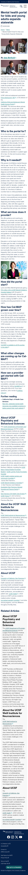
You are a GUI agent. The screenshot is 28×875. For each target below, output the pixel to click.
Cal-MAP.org (18, 386)
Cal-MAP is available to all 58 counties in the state (13, 346)
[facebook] (8, 837)
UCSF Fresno (5, 496)
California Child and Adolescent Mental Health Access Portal (13, 103)
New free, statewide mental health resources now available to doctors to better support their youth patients (14, 406)
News (8, 29)
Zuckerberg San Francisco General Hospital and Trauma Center (11, 488)
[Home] (11, 6)
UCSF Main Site (5, 863)
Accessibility (4, 846)
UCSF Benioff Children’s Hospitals (11, 483)
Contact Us (3, 849)
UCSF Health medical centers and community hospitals (11, 477)
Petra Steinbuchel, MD (8, 97)
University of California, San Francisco (10, 1)
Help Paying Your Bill (6, 855)
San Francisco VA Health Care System (13, 494)
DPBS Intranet (4, 852)
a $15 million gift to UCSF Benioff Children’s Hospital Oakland (14, 290)
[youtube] (20, 837)
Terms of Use (4, 861)
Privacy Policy (4, 857)
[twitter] (16, 837)
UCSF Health (13, 594)
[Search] (21, 6)
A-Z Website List (5, 843)
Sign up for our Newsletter (14, 867)
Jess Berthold (9, 58)
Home (3, 29)
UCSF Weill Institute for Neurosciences (13, 515)
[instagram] (12, 837)
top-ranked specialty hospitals (10, 600)
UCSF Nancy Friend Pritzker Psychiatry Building (13, 469)
